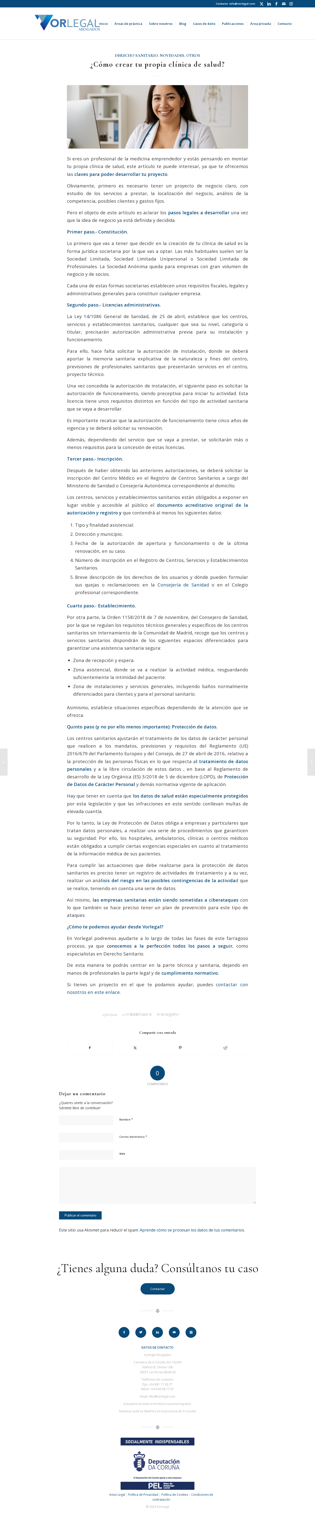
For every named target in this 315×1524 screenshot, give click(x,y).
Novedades (172, 55)
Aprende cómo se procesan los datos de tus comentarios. (192, 1230)
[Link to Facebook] (276, 3)
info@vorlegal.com (242, 3)
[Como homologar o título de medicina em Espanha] (4, 762)
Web (122, 1153)
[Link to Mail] (283, 3)
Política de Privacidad (143, 1495)
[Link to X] (261, 3)
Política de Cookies (174, 1495)
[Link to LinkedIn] (268, 3)
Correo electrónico (133, 1136)
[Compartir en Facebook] (89, 1047)
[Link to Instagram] (291, 3)
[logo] (67, 24)
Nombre (126, 1119)
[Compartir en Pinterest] (180, 1047)
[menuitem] (103, 24)
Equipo (172, 1014)
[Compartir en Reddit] (225, 1047)
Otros (193, 55)
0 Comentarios (137, 1014)
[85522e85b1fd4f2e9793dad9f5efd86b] (157, 116)
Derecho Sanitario (136, 55)
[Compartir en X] (135, 1047)
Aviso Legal (117, 1495)
